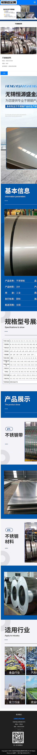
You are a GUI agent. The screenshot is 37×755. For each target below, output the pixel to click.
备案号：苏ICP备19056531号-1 (21, 753)
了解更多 (19, 729)
